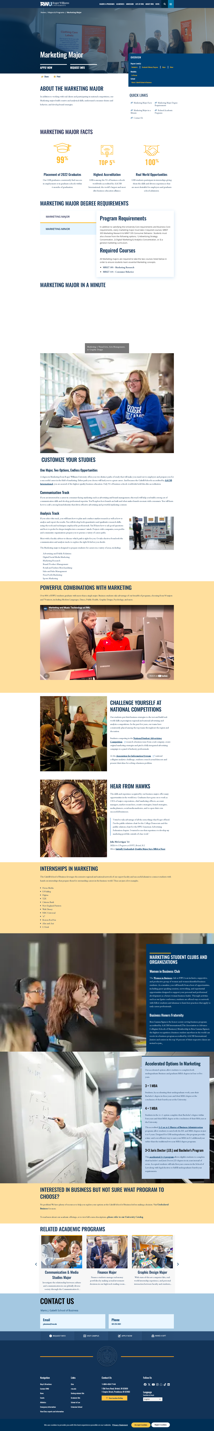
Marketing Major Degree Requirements (166, 104)
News (157, 4)
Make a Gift (160, 1336)
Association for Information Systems (133, 755)
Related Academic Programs (164, 111)
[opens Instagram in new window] (157, 1384)
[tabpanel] (135, 243)
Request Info (77, 67)
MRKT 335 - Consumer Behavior (118, 271)
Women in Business (163, 977)
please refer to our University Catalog (125, 1217)
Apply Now (127, 1336)
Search (164, 4)
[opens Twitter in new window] (149, 1384)
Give (72, 1384)
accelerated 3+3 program (161, 1156)
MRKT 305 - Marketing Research (118, 267)
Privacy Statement (120, 1425)
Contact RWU (44, 1388)
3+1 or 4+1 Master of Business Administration (181, 1127)
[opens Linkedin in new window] (168, 1384)
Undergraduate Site (77, 1393)
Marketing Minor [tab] (58, 229)
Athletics (43, 1402)
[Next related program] (178, 1264)
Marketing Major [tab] (58, 216)
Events (42, 1397)
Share (46, 76)
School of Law (75, 1402)
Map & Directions (46, 1384)
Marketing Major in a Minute (141, 111)
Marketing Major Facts (143, 102)
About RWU (149, 4)
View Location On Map (116, 1398)
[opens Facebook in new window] (145, 1384)
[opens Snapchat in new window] (161, 1384)
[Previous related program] (36, 1264)
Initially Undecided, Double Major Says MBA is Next (140, 848)
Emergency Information (48, 1407)
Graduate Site (75, 1397)
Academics (120, 4)
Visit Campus (93, 1336)
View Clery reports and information (52, 1411)
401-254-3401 (116, 1324)
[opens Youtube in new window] (153, 1384)
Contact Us (138, 118)
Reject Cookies (161, 1425)
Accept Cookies (141, 1425)
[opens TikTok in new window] (165, 1384)
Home (43, 12)
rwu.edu (73, 1388)
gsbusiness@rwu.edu (50, 1324)
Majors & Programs (106, 4)
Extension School (76, 1407)
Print (58, 76)
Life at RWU (139, 4)
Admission (130, 4)
